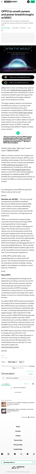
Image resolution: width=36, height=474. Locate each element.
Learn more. (30, 8)
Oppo (6, 357)
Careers (18, 435)
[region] (18, 394)
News (2, 355)
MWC (2, 357)
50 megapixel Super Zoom (21, 170)
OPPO (3, 88)
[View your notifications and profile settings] (33, 384)
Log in (27, 371)
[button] (18, 1)
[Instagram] (8, 454)
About (18, 426)
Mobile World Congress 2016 (21, 90)
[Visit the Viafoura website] (31, 417)
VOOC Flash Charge (25, 113)
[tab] (6, 383)
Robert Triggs (6, 28)
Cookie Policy (18, 449)
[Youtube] (15, 454)
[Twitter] (21, 454)
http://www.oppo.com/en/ (10, 347)
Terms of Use (18, 440)
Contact (18, 431)
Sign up (32, 371)
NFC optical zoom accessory (13, 165)
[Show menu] (1, 1)
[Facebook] (2, 454)
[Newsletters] (27, 454)
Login (32, 1)
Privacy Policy (18, 445)
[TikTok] (34, 454)
